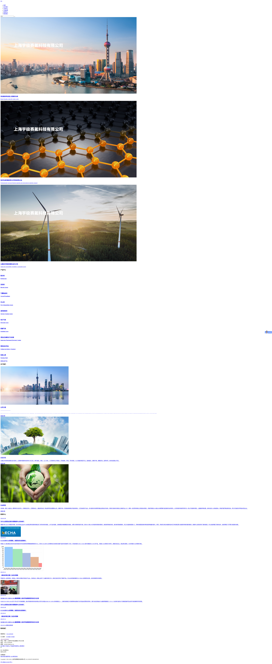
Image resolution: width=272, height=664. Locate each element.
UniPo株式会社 (14, 656)
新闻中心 (5, 12)
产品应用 (5, 10)
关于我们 (5, 7)
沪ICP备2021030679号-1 (6, 662)
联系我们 (5, 13)
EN (1, 1)
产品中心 (5, 8)
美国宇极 (7, 656)
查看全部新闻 (9, 625)
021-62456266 (10, 634)
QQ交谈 (8, 636)
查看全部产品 (4, 361)
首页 (4, 5)
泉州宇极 (3, 656)
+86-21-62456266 (5, 639)
